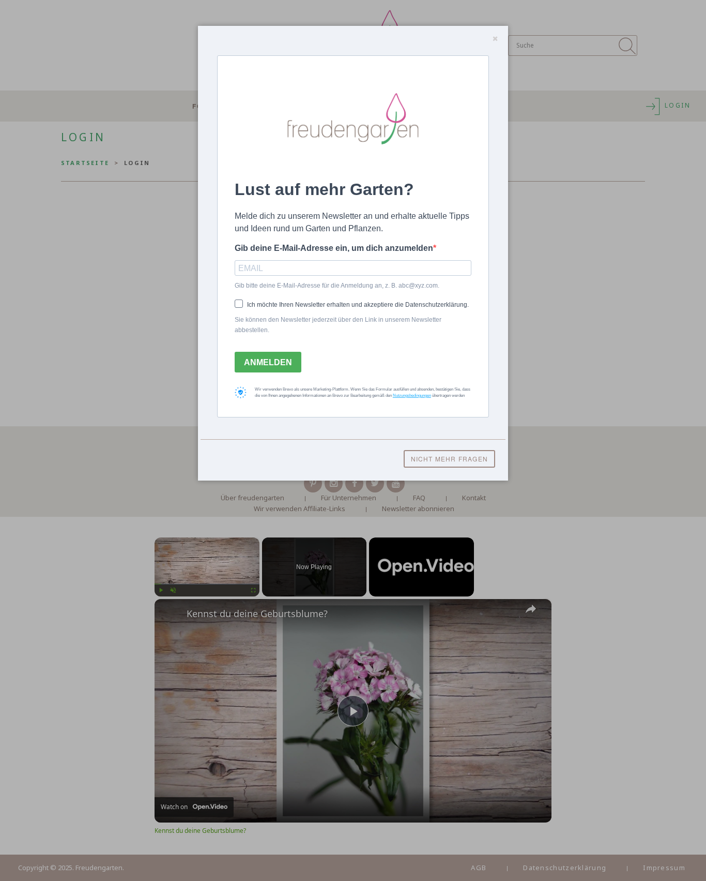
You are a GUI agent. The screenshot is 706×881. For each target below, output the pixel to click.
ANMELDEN (268, 362)
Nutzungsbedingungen (412, 395)
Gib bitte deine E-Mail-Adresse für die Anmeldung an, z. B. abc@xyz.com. (337, 285)
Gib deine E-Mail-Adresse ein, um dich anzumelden (334, 248)
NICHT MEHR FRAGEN (449, 458)
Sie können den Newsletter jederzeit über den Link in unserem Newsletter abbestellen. (338, 325)
